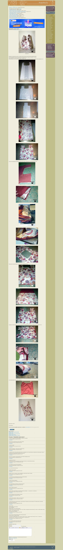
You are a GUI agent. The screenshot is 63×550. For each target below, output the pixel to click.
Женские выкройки (49, 35)
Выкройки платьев (49, 41)
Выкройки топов (49, 19)
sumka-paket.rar (28, 427)
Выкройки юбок (49, 28)
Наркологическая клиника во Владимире (15, 10)
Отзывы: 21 (20, 29)
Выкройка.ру (10, 7)
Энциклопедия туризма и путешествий (14, 12)
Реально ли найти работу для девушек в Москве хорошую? (17, 11)
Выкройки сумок (15, 7)
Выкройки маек (49, 21)
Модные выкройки (49, 36)
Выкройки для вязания (50, 30)
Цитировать (11, 443)
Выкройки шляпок (49, 23)
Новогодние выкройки (50, 34)
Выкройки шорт (49, 26)
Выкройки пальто (49, 32)
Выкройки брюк (49, 24)
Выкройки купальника (50, 25)
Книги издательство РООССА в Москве (14, 17)
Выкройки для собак (50, 37)
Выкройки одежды (49, 40)
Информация (49, 29)
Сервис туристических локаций (13, 14)
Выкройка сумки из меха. (12, 434)
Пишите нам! (48, 10)
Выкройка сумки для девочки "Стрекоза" (14, 435)
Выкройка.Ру (43, 2)
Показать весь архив (49, 49)
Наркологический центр (12, 9)
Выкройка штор (49, 31)
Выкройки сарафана (50, 33)
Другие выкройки (49, 20)
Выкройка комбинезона (50, 18)
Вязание (48, 16)
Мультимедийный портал (12, 13)
